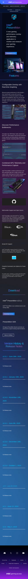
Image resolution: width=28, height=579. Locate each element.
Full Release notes (7, 366)
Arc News (6, 6)
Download (18, 9)
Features (9, 9)
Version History (14, 11)
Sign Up (23, 6)
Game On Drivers (14, 6)
